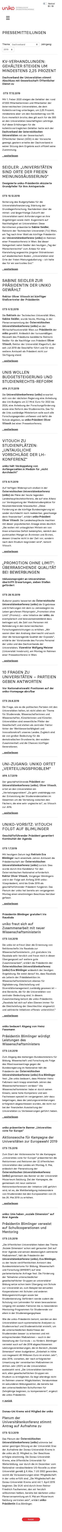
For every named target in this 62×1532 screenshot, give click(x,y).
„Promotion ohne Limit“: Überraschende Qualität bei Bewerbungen (29, 567)
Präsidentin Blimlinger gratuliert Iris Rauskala (24, 916)
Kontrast (51, 3)
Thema (6, 44)
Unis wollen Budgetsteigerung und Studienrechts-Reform (27, 377)
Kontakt (31, 1519)
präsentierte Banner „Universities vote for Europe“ (26, 1129)
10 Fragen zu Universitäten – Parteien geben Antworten (29, 677)
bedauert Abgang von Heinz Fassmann (23, 1028)
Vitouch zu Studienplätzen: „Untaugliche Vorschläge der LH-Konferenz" (24, 450)
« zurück (7, 1400)
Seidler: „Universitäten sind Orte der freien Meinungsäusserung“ (27, 172)
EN (53, 6)
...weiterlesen (10, 155)
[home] (18, 7)
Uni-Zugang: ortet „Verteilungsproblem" (29, 766)
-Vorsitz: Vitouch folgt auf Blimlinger (27, 826)
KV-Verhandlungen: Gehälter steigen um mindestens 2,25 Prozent (29, 66)
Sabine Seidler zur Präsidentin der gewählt (26, 285)
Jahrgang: (46, 44)
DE (49, 6)
